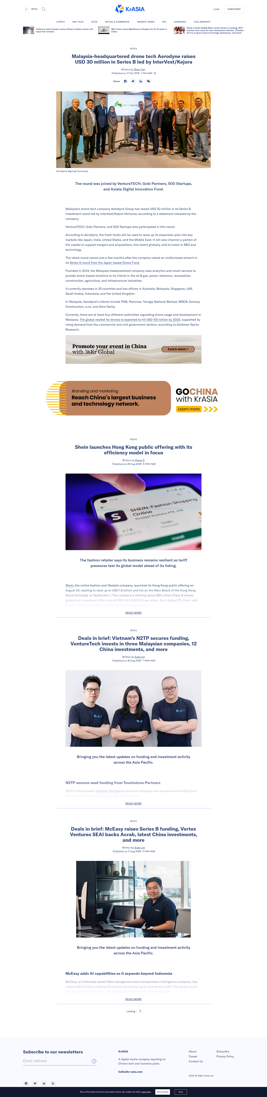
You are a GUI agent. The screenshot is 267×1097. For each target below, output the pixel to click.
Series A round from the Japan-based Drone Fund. (105, 263)
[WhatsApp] (148, 81)
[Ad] (133, 398)
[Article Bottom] (133, 349)
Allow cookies (162, 1092)
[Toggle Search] (43, 9)
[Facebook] (125, 81)
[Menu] (26, 9)
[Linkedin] (140, 81)
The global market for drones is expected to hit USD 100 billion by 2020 (130, 319)
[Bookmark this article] (154, 73)
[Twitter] (133, 81)
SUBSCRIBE (234, 9)
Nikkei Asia (139, 1032)
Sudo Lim (140, 656)
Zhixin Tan (139, 69)
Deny (181, 1092)
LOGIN (216, 9)
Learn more (146, 1092)
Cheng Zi (140, 460)
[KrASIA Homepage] (130, 9)
